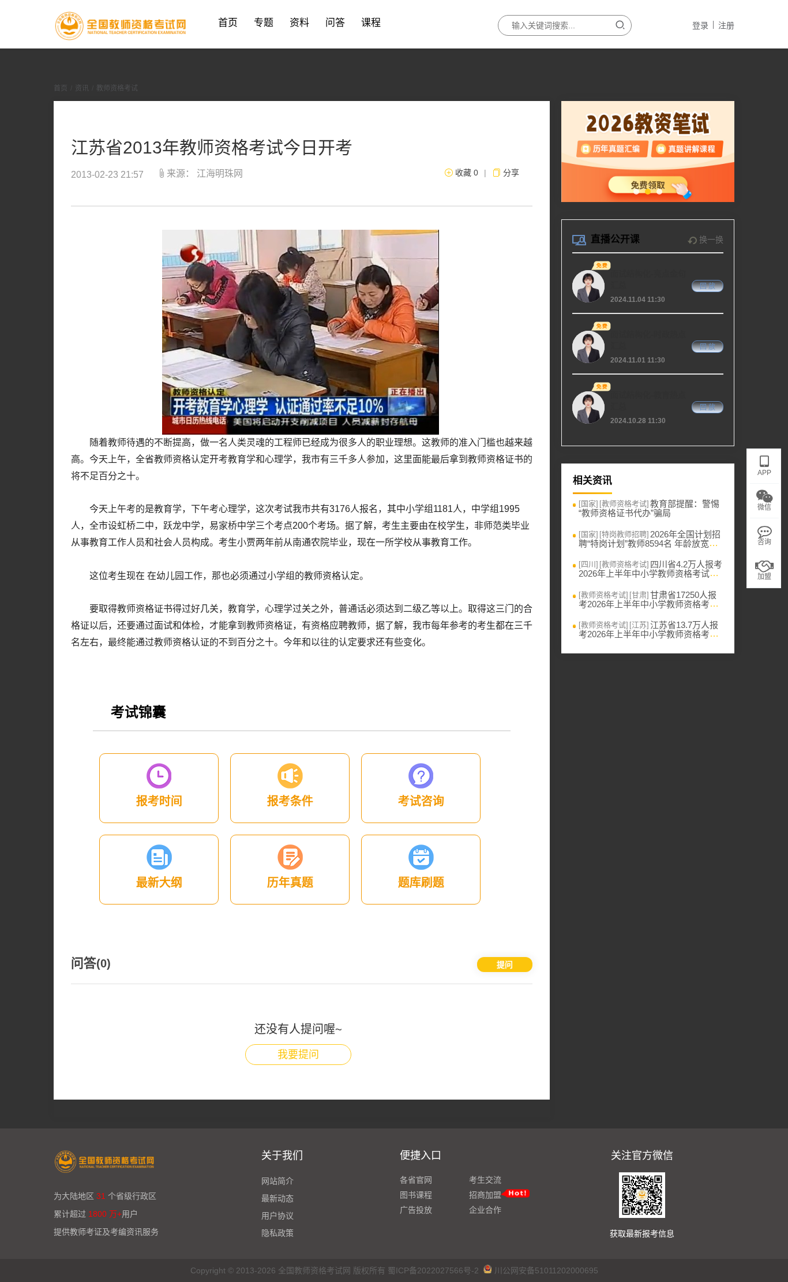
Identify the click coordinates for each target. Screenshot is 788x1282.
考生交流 (485, 1179)
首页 (228, 22)
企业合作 (485, 1209)
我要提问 (298, 1054)
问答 (335, 22)
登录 (700, 25)
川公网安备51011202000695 (546, 1270)
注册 (726, 25)
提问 (505, 964)
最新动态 (277, 1198)
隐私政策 (277, 1233)
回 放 (707, 286)
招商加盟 (485, 1194)
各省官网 (416, 1179)
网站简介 (277, 1181)
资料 (299, 22)
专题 (263, 22)
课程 (371, 22)
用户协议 (277, 1215)
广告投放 (416, 1209)
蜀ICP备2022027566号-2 (433, 1270)
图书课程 (416, 1194)
